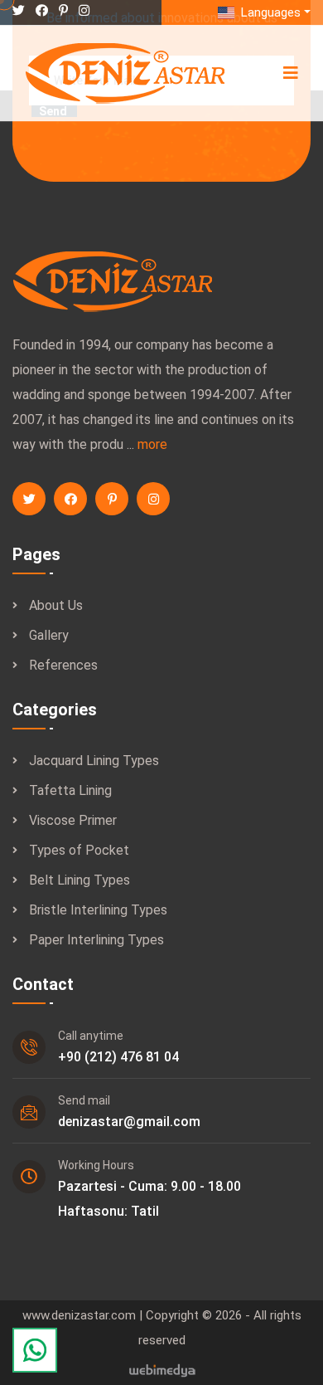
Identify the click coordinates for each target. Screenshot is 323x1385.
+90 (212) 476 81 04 (118, 1057)
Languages (269, 12)
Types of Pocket (79, 850)
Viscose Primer (73, 820)
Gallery (49, 635)
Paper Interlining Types (96, 940)
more (152, 444)
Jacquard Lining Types (94, 760)
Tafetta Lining (70, 790)
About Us (56, 605)
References (63, 665)
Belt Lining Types (79, 880)
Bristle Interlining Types (98, 910)
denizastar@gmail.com (129, 1121)
